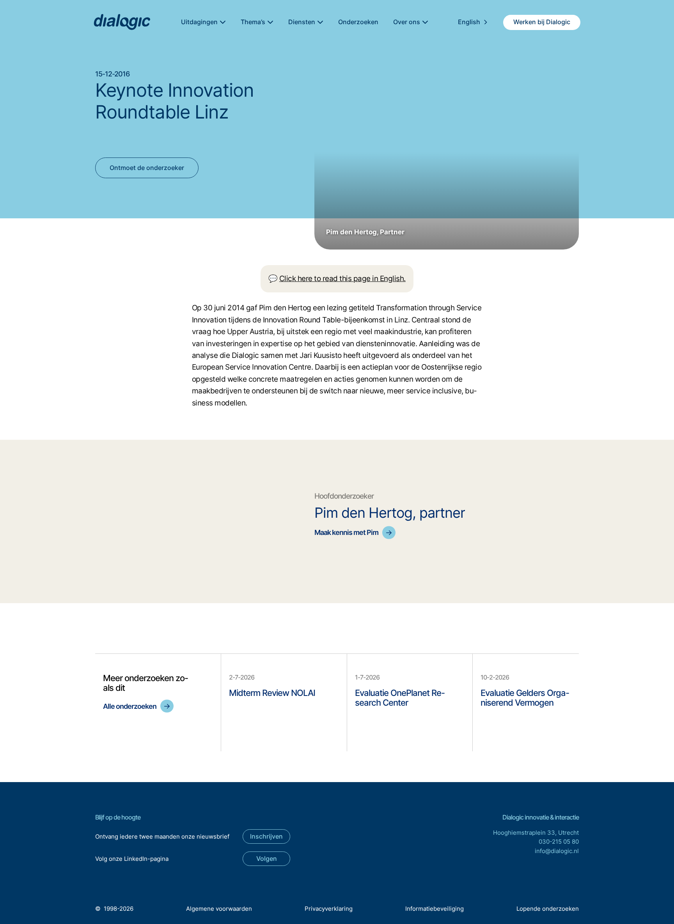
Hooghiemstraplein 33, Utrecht (536, 832)
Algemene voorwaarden (219, 908)
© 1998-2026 (114, 908)
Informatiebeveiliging (434, 908)
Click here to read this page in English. (342, 278)
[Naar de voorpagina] (121, 22)
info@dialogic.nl (557, 851)
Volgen (266, 858)
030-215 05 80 (559, 841)
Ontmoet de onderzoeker (147, 168)
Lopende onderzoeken (547, 908)
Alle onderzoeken (129, 706)
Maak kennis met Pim (346, 532)
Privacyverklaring (329, 908)
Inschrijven (266, 836)
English (469, 22)
